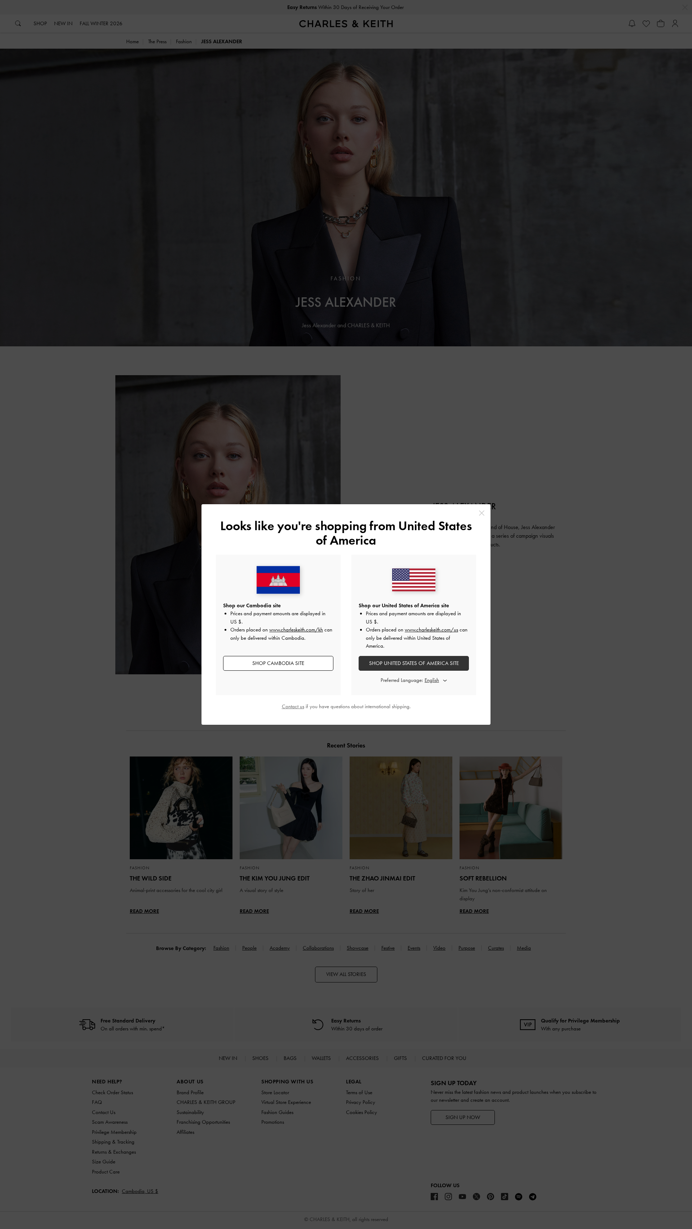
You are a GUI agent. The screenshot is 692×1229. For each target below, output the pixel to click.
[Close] (481, 513)
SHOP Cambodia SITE (278, 663)
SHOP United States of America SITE (414, 663)
